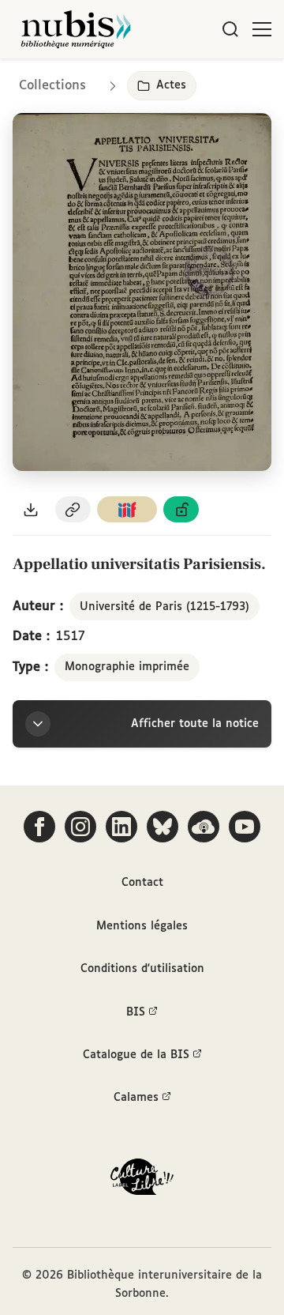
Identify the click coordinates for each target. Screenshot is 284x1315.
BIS (135, 1012)
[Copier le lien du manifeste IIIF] (127, 509)
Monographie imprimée (127, 667)
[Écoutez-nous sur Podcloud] (203, 826)
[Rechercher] (230, 29)
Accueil (205, 81)
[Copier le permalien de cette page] (73, 509)
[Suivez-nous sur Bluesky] (162, 826)
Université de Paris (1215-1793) (164, 606)
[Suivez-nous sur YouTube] (244, 826)
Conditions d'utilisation (142, 968)
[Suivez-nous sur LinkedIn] (121, 826)
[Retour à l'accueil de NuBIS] (76, 29)
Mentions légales (142, 926)
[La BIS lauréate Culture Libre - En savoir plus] (142, 1180)
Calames (136, 1097)
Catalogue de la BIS (136, 1055)
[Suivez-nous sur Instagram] (80, 826)
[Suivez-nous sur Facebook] (39, 826)
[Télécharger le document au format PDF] (31, 509)
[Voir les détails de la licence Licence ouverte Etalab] (181, 509)
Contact (142, 882)
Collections (52, 85)
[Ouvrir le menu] (261, 29)
